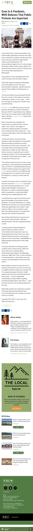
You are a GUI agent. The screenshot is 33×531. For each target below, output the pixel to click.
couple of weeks (18, 116)
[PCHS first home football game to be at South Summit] (7, 435)
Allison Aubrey (10, 21)
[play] (2, 529)
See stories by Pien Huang (18, 353)
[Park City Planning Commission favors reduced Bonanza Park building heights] (7, 446)
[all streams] (31, 529)
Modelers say (6, 107)
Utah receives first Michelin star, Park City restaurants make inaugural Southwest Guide (22, 460)
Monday (4, 171)
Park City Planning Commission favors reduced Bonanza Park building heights (21, 445)
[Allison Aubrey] (5, 320)
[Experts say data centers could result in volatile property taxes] (7, 422)
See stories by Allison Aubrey (19, 333)
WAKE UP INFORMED (16, 396)
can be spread (19, 183)
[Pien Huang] (5, 342)
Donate (28, 2)
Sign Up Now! (16, 408)
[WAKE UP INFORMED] (16, 378)
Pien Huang (14, 340)
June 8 (4, 91)
